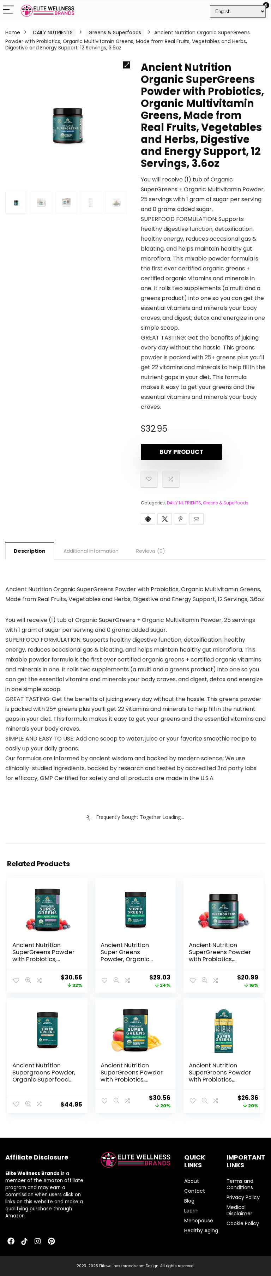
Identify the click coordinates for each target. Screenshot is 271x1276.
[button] (126, 64)
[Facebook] (11, 1241)
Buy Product (181, 452)
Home (12, 32)
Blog (189, 1200)
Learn (191, 1210)
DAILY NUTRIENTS (53, 32)
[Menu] (8, 10)
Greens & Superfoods (115, 32)
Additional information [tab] (91, 551)
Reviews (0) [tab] (150, 551)
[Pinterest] (51, 1241)
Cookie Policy (243, 1223)
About (191, 1181)
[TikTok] (24, 1241)
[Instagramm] (37, 1241)
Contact (194, 1190)
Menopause (198, 1220)
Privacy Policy (243, 1197)
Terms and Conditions (240, 1184)
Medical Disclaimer (239, 1210)
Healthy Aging (201, 1230)
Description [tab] (30, 551)
